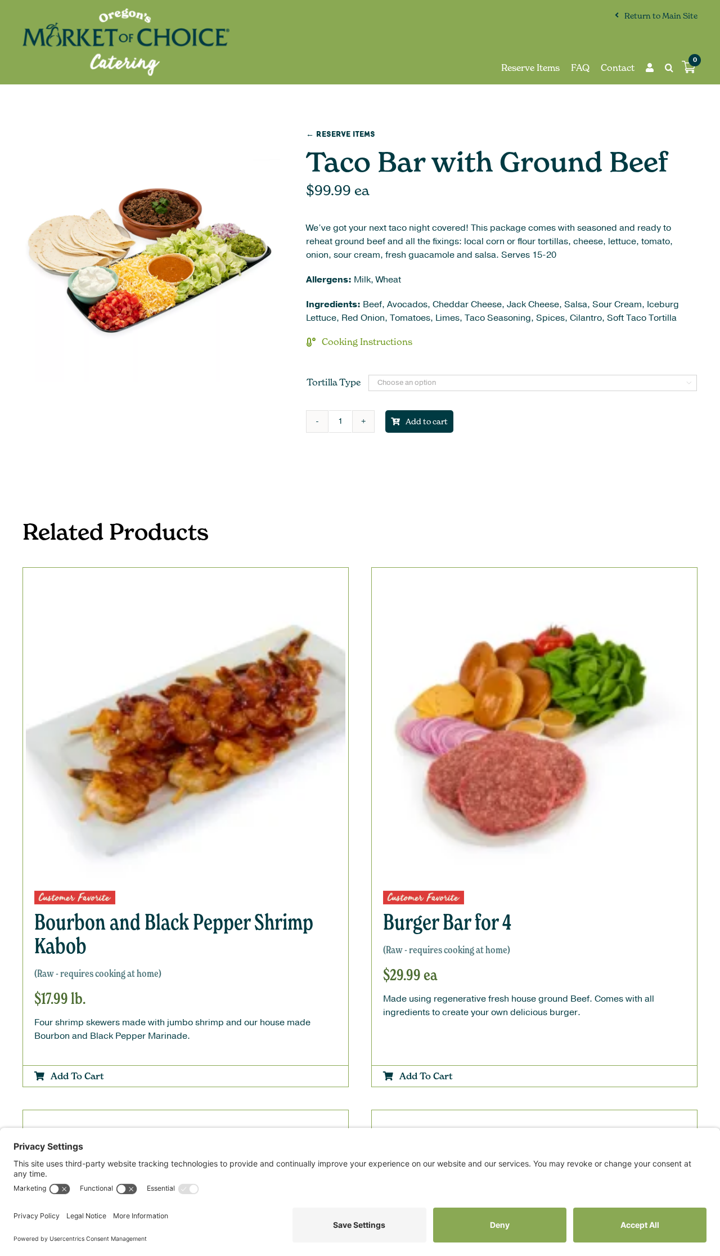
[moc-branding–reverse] (126, 13)
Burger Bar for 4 (447, 932)
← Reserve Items (340, 134)
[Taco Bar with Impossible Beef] (534, 1120)
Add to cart (427, 421)
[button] (663, 67)
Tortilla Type (334, 382)
